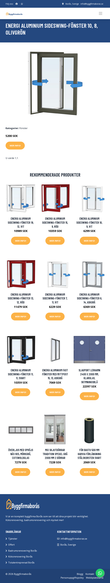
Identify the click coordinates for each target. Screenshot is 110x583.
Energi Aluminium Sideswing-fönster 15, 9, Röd (55, 222)
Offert (11, 544)
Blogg (80, 574)
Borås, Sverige (72, 3)
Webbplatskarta (94, 577)
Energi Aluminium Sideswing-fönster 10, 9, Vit (89, 222)
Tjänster (12, 538)
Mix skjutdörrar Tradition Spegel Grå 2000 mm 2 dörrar (55, 454)
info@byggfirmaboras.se (92, 3)
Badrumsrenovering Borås (22, 550)
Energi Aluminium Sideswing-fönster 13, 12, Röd (21, 298)
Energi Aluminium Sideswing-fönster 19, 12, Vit (21, 222)
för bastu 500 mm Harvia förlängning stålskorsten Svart (89, 454)
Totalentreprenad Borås (21, 562)
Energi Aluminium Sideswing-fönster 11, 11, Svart (20, 374)
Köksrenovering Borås (20, 556)
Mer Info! (15, 145)
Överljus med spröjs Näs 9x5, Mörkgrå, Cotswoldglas (20, 454)
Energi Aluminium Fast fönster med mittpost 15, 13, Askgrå (55, 374)
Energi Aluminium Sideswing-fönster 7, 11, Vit (55, 298)
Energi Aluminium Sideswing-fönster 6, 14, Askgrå (89, 298)
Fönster (23, 128)
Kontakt (90, 574)
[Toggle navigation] (100, 13)
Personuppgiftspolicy (72, 577)
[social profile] (16, 4)
